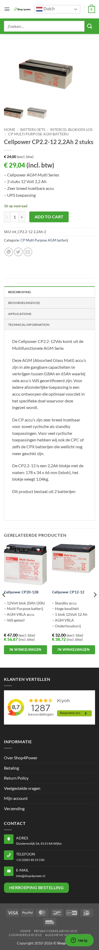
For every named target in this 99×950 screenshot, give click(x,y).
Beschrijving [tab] (19, 292)
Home (9, 129)
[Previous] (4, 605)
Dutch (49, 9)
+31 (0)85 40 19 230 (30, 860)
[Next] (95, 605)
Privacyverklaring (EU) (55, 931)
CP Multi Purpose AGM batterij (38, 134)
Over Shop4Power (20, 757)
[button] (7, 9)
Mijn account (16, 798)
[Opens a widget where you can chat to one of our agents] (79, 940)
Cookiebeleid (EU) (25, 935)
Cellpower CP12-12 (68, 592)
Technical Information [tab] (28, 325)
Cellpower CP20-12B (21, 592)
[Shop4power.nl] (22, 9)
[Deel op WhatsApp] (8, 252)
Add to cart (49, 216)
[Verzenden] (89, 26)
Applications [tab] (19, 314)
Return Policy (16, 777)
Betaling (11, 767)
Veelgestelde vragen (22, 788)
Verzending (14, 808)
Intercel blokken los (71, 129)
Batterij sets (32, 129)
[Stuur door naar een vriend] (27, 252)
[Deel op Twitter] (18, 252)
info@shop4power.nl (30, 876)
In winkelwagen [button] (25, 649)
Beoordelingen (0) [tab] (24, 303)
